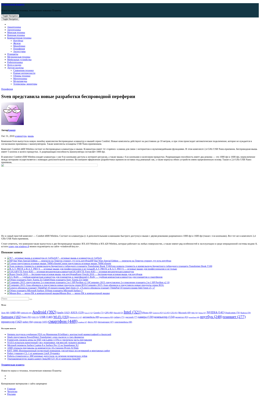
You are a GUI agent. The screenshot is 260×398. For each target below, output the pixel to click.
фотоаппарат (106, 322)
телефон (82, 322)
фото (93, 322)
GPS (109, 312)
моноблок (194, 317)
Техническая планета (12, 4)
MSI (194, 313)
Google (99, 312)
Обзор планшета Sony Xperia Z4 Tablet (68, 279)
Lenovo (158, 313)
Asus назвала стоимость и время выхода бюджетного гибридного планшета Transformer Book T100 (161, 266)
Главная (11, 388)
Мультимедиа (20, 81)
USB (46, 316)
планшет (234, 316)
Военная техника (16, 35)
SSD (35, 317)
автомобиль (91, 317)
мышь (31, 136)
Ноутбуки (18, 40)
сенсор (41, 321)
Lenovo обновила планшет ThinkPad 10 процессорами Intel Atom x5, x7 (118, 288)
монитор (181, 317)
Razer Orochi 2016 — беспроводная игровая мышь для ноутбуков (109, 274)
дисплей (131, 317)
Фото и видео (14, 65)
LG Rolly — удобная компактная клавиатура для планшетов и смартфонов (124, 277)
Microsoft (184, 313)
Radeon (246, 313)
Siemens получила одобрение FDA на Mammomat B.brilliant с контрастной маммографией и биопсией (59, 334)
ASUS (77, 312)
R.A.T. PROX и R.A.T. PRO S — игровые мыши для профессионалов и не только (135, 269)
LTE (174, 313)
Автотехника (14, 29)
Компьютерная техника (19, 38)
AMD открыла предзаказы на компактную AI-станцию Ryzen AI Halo (43, 348)
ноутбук (211, 317)
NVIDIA (215, 312)
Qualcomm (232, 312)
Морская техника (16, 32)
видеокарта (106, 317)
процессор (11, 321)
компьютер (164, 316)
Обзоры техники (21, 76)
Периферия (19, 48)
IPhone (147, 313)
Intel (132, 312)
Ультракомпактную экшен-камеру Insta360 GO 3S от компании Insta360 (43, 358)
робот (28, 321)
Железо (17, 43)
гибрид (119, 317)
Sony (26, 317)
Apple (63, 312)
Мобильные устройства (19, 59)
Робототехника (15, 62)
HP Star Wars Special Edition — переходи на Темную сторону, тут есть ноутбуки (130, 260)
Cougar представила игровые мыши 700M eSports (85, 263)
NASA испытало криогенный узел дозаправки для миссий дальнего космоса (46, 342)
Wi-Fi (61, 317)
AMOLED (26, 313)
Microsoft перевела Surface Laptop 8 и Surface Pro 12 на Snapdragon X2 (43, 345)
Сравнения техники (23, 70)
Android (44, 312)
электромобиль (123, 322)
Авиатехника (14, 27)
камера (146, 316)
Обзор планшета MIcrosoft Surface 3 (64, 290)
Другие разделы (15, 67)
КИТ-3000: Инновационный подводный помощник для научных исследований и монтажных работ (58, 350)
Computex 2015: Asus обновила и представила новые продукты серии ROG (125, 285)
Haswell (118, 313)
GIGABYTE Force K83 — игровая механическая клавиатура (103, 271)
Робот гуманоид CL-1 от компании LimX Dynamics (33, 353)
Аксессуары (19, 51)
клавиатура (20, 136)
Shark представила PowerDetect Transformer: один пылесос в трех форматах (45, 337)
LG (167, 313)
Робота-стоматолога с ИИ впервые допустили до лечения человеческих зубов (47, 356)
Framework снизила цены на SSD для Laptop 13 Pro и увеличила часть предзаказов (49, 340)
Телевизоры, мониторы (25, 84)
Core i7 (88, 313)
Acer (5, 313)
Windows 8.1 (76, 317)
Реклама (11, 394)
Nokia (202, 313)
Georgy (12, 130)
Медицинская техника (18, 57)
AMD (15, 312)
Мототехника (20, 78)
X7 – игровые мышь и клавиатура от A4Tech (79, 258)
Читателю (12, 391)
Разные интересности (24, 73)
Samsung (11, 317)
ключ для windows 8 (19, 246)
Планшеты (12, 54)
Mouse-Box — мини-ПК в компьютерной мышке (85, 293)
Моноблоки (19, 46)
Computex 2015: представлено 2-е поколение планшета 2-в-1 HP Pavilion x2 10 (129, 282)
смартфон (62, 321)
